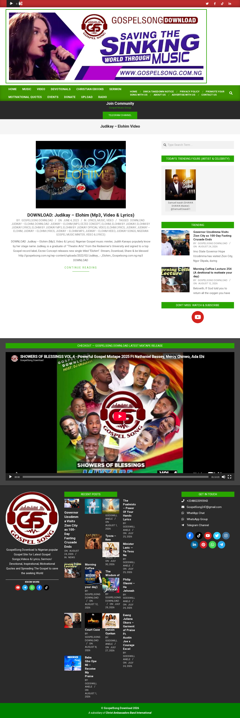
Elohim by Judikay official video (84, 227)
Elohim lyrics (116, 227)
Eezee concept (90, 223)
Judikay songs (126, 231)
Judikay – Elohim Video (100, 231)
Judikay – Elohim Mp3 (70, 231)
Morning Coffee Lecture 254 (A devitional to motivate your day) (212, 272)
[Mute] (223, 477)
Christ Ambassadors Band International (129, 712)
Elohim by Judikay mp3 (47, 227)
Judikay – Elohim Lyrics (39, 231)
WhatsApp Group (197, 519)
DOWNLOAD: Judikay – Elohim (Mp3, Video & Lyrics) (80, 215)
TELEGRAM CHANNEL (120, 115)
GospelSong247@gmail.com (204, 507)
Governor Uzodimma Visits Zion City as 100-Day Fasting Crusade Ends (212, 235)
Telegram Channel (198, 525)
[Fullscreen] (20, 3)
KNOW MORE (32, 581)
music (101, 220)
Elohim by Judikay (124, 223)
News (71, 557)
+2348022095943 (197, 501)
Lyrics (92, 220)
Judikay (131, 227)
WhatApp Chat (196, 513)
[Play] (11, 3)
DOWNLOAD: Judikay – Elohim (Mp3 (57, 223)
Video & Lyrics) (95, 234)
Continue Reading (80, 267)
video (110, 220)
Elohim (106, 223)
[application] (13, 3)
